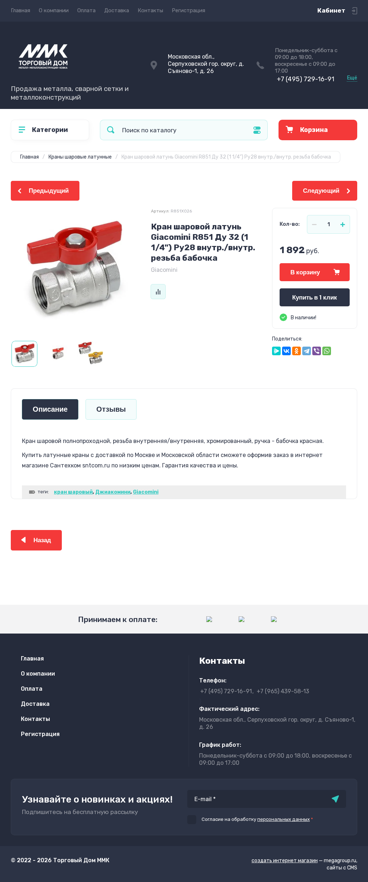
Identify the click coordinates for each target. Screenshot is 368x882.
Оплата (86, 10)
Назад (42, 540)
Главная (20, 10)
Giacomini (164, 269)
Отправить (335, 799)
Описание (50, 409)
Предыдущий (49, 191)
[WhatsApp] (326, 351)
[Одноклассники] (296, 351)
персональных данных (283, 819)
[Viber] (316, 351)
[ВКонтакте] (286, 351)
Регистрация (188, 10)
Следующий (321, 191)
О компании (54, 10)
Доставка (116, 10)
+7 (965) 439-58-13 (283, 691)
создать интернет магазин (285, 861)
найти (110, 130)
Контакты (150, 10)
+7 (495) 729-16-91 (305, 79)
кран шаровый (73, 492)
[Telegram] (306, 351)
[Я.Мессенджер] (276, 351)
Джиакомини (112, 492)
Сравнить (158, 291)
